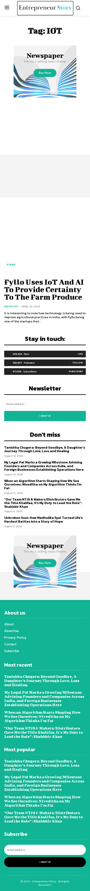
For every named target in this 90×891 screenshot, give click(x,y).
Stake (11, 265)
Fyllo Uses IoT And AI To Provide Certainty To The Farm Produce (44, 289)
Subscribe (76, 371)
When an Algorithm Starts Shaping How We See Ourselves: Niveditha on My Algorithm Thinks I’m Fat (42, 484)
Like (80, 353)
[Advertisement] (45, 145)
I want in (45, 416)
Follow (78, 362)
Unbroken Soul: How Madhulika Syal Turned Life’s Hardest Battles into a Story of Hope (43, 519)
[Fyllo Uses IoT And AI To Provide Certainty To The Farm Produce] (45, 237)
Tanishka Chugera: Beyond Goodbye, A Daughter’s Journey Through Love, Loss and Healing (44, 449)
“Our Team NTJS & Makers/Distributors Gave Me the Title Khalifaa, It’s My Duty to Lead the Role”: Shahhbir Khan (43, 503)
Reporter (11, 306)
